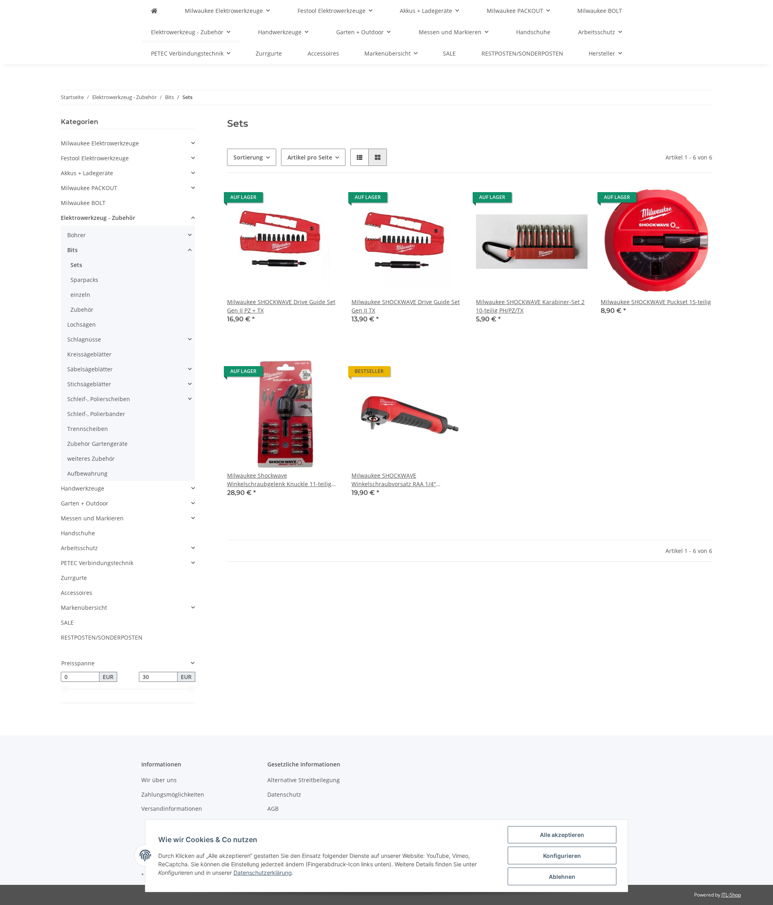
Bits (72, 250)
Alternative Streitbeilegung (303, 780)
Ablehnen (562, 876)
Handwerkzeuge (82, 488)
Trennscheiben (87, 429)
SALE (67, 622)
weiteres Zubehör (91, 458)
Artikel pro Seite (309, 157)
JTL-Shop (731, 894)
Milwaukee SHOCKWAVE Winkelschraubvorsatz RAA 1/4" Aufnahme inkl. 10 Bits (393, 480)
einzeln (80, 294)
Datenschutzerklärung (263, 872)
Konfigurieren (562, 855)
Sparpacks (84, 280)
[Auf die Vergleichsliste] (304, 199)
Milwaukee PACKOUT (89, 188)
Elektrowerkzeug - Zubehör (98, 218)
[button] (359, 157)
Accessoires (76, 592)
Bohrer (76, 235)
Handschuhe (78, 533)
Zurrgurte (74, 578)
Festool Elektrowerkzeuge (95, 158)
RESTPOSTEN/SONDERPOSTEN (102, 637)
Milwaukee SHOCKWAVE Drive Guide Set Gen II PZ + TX (281, 306)
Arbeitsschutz (79, 548)
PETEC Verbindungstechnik (97, 563)
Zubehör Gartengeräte (97, 443)
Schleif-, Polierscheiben (98, 399)
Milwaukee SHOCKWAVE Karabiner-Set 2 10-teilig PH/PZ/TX (530, 306)
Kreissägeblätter (89, 354)
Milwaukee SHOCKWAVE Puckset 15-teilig (656, 302)
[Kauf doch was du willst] (154, 10)
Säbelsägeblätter (90, 369)
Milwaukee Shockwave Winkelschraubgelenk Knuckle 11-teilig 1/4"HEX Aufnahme (279, 480)
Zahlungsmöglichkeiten (172, 794)
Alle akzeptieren (562, 834)
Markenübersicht (84, 607)
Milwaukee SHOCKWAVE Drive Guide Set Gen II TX (405, 306)
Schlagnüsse (84, 339)
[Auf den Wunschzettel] (325, 199)
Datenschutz (284, 794)
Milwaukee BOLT (83, 203)
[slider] (64, 689)
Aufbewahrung (87, 473)
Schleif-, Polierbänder (96, 414)
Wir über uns (159, 780)
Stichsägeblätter (89, 384)
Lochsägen (81, 324)
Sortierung (248, 157)
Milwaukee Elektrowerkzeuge (100, 143)
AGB (273, 808)
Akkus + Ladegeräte (87, 173)
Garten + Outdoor (84, 503)
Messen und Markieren (92, 518)
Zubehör (81, 309)
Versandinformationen (171, 808)
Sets (76, 265)
